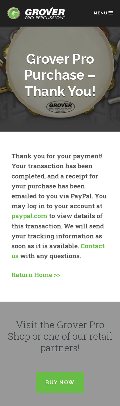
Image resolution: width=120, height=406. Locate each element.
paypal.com (29, 216)
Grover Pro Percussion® (38, 16)
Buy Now (60, 382)
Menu (101, 13)
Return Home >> (36, 275)
